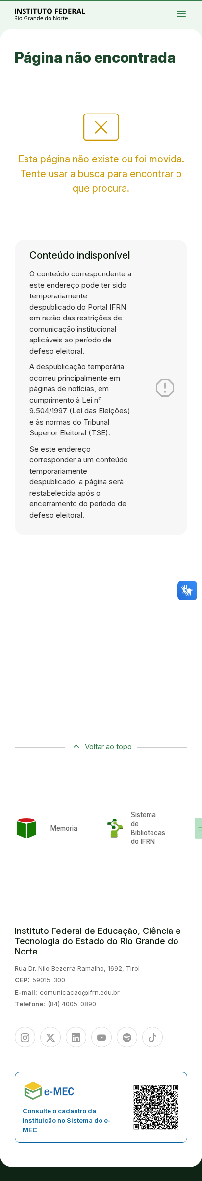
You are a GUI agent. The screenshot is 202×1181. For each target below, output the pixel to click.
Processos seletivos (191, 6)
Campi (189, 8)
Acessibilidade (191, 12)
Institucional (196, 8)
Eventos (194, 10)
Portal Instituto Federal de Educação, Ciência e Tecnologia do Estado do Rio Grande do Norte (61, 14)
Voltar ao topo (108, 746)
